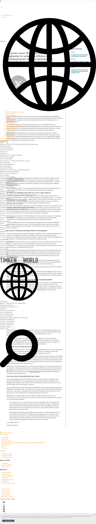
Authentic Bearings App (9, 483)
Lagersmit (4, 239)
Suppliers (5, 478)
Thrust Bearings (6, 168)
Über (2, 142)
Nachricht (4, 253)
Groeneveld (5, 221)
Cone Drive (4, 225)
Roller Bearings (6, 159)
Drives (3, 233)
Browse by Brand (7, 457)
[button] (94, 514)
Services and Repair (7, 191)
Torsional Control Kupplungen (12, 179)
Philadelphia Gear (7, 217)
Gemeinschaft (47, 371)
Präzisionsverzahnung (8, 184)
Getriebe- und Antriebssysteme (12, 180)
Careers (5, 446)
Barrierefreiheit (6, 489)
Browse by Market (7, 455)
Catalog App (6, 481)
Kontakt (5, 17)
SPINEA (3, 235)
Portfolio (3, 151)
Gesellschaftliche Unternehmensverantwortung (19, 144)
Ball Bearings (5, 162)
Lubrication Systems (7, 188)
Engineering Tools (7, 472)
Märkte (2, 193)
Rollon (3, 215)
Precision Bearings (7, 164)
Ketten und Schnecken (8, 173)
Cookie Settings (8, 520)
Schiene (3, 206)
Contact (5, 448)
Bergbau (3, 197)
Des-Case (4, 243)
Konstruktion (5, 198)
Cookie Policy (6, 494)
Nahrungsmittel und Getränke (11, 204)
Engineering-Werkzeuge (9, 138)
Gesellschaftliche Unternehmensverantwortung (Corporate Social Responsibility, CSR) (24, 442)
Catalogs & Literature (8, 479)
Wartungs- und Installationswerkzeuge (15, 170)
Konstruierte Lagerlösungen (11, 155)
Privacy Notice (61, 517)
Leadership (5, 437)
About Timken (4, 434)
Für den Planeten (6, 148)
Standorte (4, 254)
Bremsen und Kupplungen (9, 171)
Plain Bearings (5, 166)
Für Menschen (5, 146)
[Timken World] (49, 7)
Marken (3, 211)
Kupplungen (4, 175)
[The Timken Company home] (6, 432)
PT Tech (3, 237)
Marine (2, 202)
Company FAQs (7, 444)
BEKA (2, 223)
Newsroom (5, 463)
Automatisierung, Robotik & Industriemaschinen (18, 195)
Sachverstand (34, 371)
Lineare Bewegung (7, 186)
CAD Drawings (6, 474)
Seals (2, 189)
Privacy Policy (6, 492)
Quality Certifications (8, 476)
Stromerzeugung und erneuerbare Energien (17, 207)
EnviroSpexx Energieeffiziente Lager (15, 161)
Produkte (3, 153)
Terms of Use (6, 491)
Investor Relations (7, 465)
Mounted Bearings (7, 157)
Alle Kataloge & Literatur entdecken (14, 209)
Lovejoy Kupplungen (7, 177)
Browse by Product (7, 454)
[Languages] (49, 64)
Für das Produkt (6, 150)
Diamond (3, 231)
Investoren (4, 249)
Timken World (6, 467)
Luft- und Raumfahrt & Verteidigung (13, 200)
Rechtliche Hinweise (8, 496)
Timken (3, 213)
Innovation (4, 247)
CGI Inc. (3, 245)
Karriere (3, 251)
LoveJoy (3, 229)
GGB (2, 219)
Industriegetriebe (7, 182)
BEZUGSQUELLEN (8, 15)
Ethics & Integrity (7, 441)
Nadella (3, 227)
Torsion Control (7, 241)
